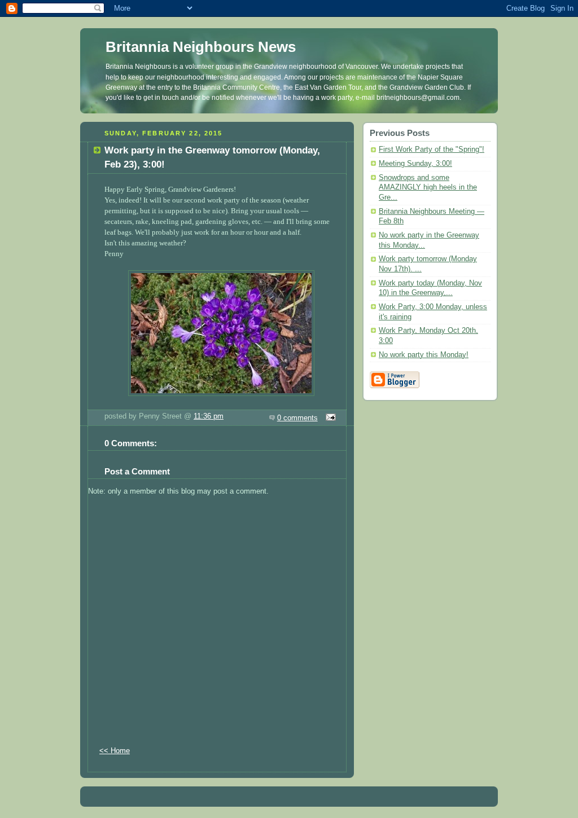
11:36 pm (209, 416)
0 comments (297, 418)
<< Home (114, 751)
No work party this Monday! (423, 355)
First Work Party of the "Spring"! (431, 149)
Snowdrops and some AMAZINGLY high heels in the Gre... (428, 187)
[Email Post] (329, 418)
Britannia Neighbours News (201, 46)
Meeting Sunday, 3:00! (415, 164)
